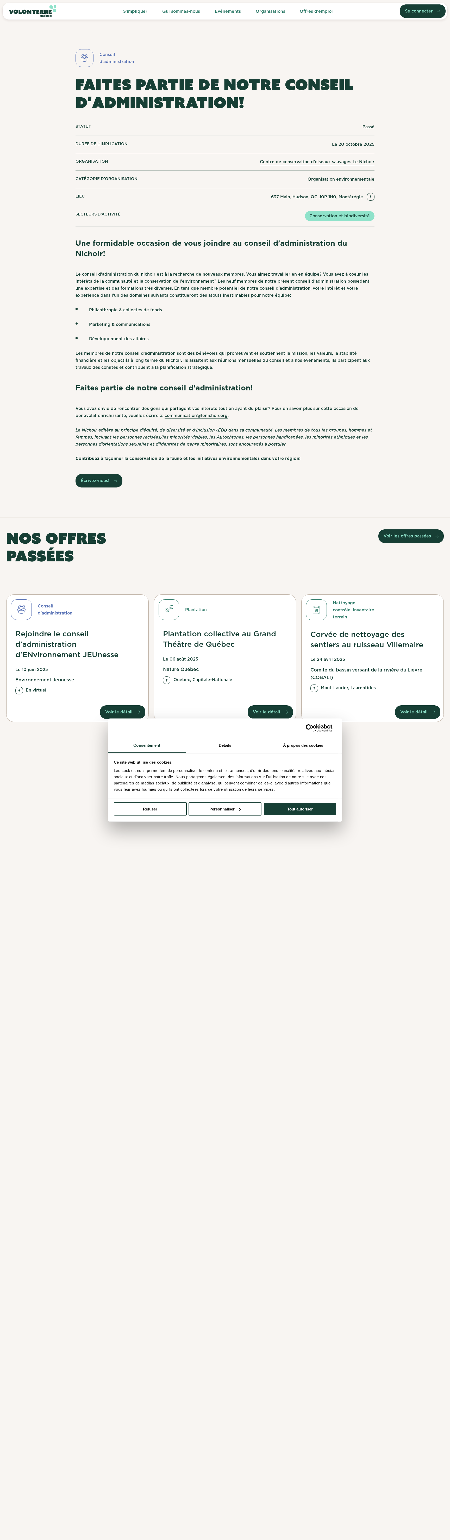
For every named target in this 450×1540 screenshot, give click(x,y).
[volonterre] (32, 11)
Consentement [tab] (146, 745)
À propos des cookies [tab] (303, 745)
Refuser (150, 809)
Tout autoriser (300, 809)
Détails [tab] (225, 745)
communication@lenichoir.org (196, 415)
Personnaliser (222, 809)
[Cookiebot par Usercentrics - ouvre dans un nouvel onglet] (313, 728)
